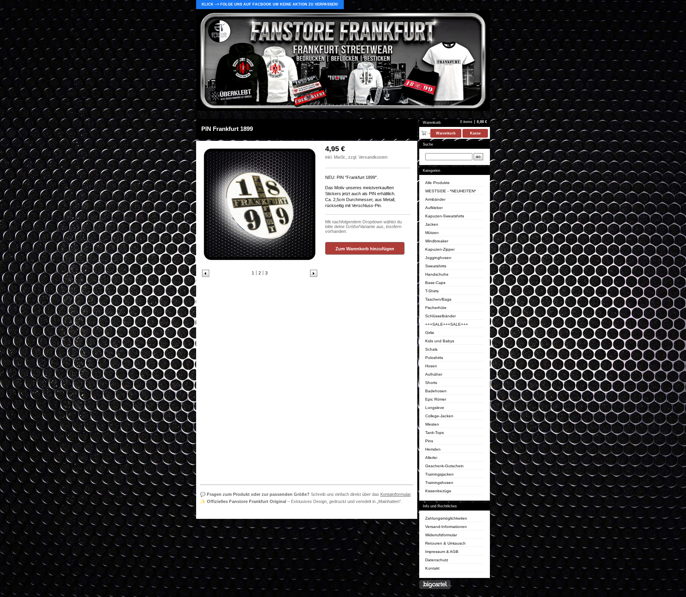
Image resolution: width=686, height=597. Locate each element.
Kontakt (432, 568)
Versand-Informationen (446, 526)
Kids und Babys (439, 341)
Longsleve (434, 407)
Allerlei (431, 457)
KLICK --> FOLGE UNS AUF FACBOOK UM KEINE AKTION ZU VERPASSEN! (270, 4)
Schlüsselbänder (440, 316)
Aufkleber (434, 207)
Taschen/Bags (438, 299)
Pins (429, 441)
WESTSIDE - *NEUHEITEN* (450, 191)
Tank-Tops (434, 432)
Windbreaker (436, 241)
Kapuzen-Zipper (440, 249)
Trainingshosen (439, 482)
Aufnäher (433, 374)
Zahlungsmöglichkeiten (446, 518)
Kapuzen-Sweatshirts (444, 216)
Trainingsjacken (439, 474)
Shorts (431, 382)
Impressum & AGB (442, 551)
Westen (432, 424)
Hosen (431, 366)
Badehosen (436, 391)
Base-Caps (435, 282)
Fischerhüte (436, 307)
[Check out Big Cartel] (435, 584)
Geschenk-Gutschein (444, 466)
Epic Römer (435, 399)
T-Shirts (432, 291)
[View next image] (313, 273)
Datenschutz (436, 560)
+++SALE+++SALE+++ (446, 324)
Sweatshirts (435, 266)
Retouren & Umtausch (445, 543)
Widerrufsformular (441, 535)
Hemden (433, 449)
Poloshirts (434, 357)
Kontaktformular (395, 494)
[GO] (478, 156)
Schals (431, 349)
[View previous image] (205, 273)
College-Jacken (439, 416)
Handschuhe (437, 274)
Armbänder (435, 199)
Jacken (431, 224)
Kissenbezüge (438, 491)
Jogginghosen (438, 257)
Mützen (432, 232)
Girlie (429, 332)
